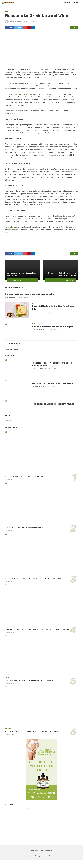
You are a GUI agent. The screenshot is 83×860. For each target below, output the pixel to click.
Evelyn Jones (16, 21)
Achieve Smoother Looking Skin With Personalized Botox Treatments (32, 731)
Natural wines (11, 227)
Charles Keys (39, 329)
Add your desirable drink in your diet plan (53, 326)
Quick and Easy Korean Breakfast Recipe (52, 383)
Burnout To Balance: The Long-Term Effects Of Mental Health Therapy (33, 578)
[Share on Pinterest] (29, 27)
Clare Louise (38, 312)
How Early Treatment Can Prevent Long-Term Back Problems (29, 680)
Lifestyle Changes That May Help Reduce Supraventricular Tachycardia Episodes (37, 629)
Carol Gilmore (39, 386)
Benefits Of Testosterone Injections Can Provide (24, 476)
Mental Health (10, 576)
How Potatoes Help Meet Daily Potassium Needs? (24, 527)
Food (7, 525)
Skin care (8, 728)
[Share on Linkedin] (33, 27)
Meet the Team (46, 850)
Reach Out (35, 850)
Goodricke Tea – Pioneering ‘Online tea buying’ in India (52, 364)
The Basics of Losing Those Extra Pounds (53, 404)
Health (7, 474)
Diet (6, 11)
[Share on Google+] (25, 27)
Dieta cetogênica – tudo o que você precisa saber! (30, 294)
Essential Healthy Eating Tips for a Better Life (53, 307)
